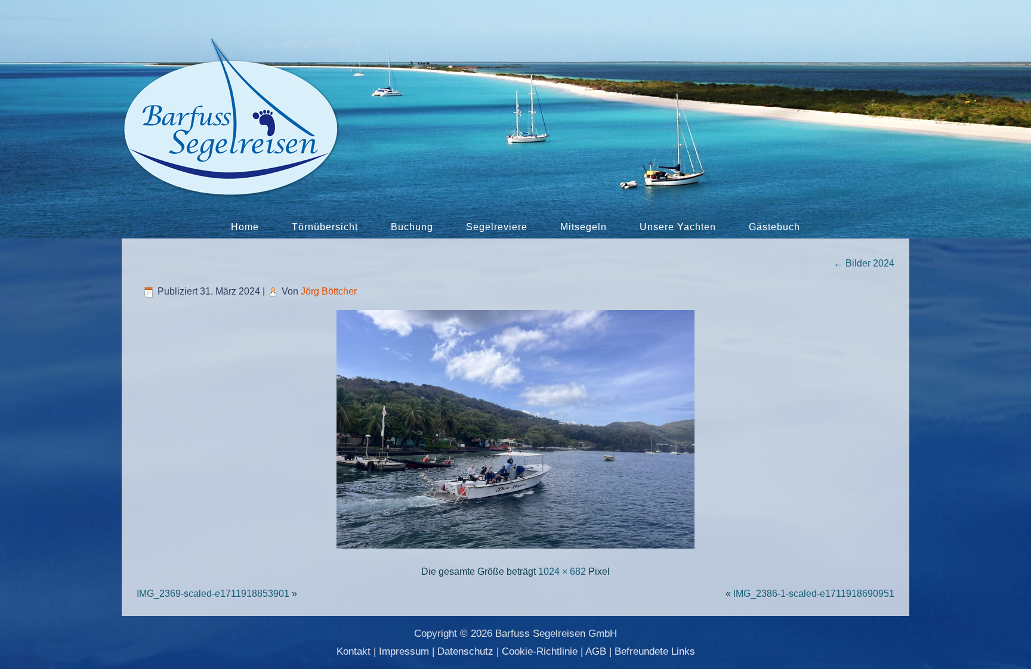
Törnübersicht (325, 227)
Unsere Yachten (678, 227)
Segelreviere (496, 227)
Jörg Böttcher (329, 291)
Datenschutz (465, 651)
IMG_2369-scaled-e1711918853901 (213, 594)
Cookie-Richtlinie (540, 651)
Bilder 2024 (864, 263)
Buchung (412, 227)
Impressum (404, 651)
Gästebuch (774, 227)
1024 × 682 (562, 571)
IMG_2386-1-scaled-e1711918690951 (813, 594)
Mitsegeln (583, 227)
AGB (595, 651)
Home (245, 227)
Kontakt (354, 651)
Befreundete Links (655, 651)
